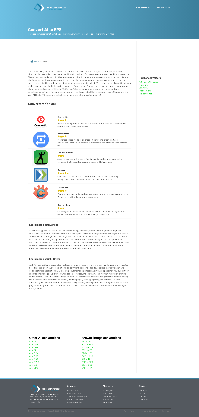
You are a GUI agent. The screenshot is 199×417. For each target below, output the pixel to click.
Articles (142, 393)
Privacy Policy (129, 411)
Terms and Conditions (148, 411)
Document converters (77, 396)
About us (143, 390)
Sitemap (165, 411)
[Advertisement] (80, 48)
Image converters (75, 399)
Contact (142, 396)
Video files (107, 402)
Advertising (144, 399)
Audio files (107, 393)
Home (36, 61)
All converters (73, 390)
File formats (161, 8)
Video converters (74, 402)
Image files (108, 399)
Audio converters (74, 393)
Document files (110, 396)
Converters (141, 8)
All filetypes (108, 390)
